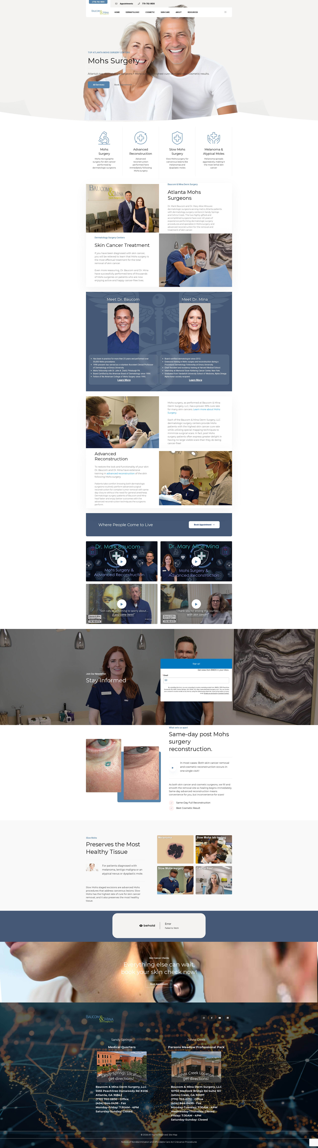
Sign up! (196, 663)
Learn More (124, 380)
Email (165, 675)
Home (117, 12)
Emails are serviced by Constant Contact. (216, 693)
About (179, 12)
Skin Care (165, 12)
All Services (98, 85)
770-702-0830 (148, 3)
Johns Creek (196, 1039)
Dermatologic (132, 12)
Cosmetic (150, 12)
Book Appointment (123, 85)
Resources (193, 12)
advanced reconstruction (121, 473)
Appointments (126, 3)
